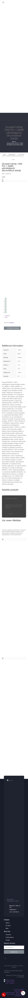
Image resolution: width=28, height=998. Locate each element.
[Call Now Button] (4, 995)
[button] (12, 328)
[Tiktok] (22, 958)
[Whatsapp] (18, 958)
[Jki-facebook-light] (5, 958)
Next (6, 317)
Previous (7, 315)
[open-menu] (24, 60)
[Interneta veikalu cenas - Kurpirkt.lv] (14, 985)
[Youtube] (14, 958)
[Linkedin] (5, 963)
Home (4, 154)
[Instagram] (9, 958)
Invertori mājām (12, 154)
